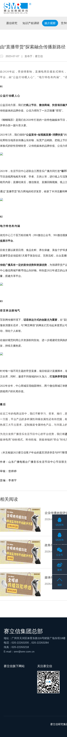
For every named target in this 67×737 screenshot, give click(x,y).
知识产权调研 (31, 23)
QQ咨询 (59, 525)
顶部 (59, 585)
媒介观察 (50, 23)
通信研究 (11, 23)
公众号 (59, 555)
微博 (59, 570)
